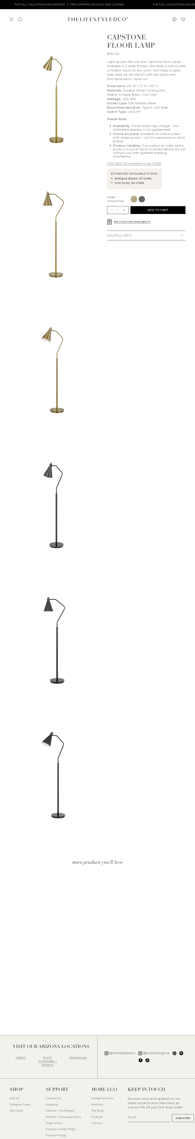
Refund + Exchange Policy (63, 1116)
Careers (96, 1122)
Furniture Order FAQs (60, 1129)
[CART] (183, 19)
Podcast (97, 1116)
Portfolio (97, 1104)
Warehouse (78, 1057)
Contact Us (53, 1098)
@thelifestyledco (122, 1053)
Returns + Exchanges (60, 1110)
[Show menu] (11, 19)
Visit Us (14, 1098)
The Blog (97, 1110)
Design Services (102, 1098)
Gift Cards (16, 1110)
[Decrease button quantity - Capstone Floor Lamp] (111, 210)
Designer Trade (20, 1104)
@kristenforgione (156, 1053)
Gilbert (21, 1057)
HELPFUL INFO (119, 235)
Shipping (52, 1104)
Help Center (54, 1122)
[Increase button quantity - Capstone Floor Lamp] (124, 210)
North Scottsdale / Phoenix (47, 1061)
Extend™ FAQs (56, 1135)
